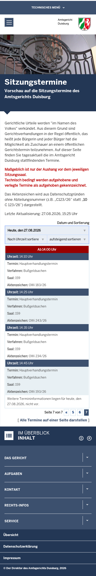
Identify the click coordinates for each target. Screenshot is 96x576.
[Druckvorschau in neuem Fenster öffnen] (80, 438)
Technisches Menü (45, 7)
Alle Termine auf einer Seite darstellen (53, 420)
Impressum (12, 558)
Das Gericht (15, 458)
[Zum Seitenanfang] (88, 438)
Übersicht (10, 535)
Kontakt (12, 490)
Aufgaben (13, 474)
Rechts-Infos (16, 505)
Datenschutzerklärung (20, 546)
